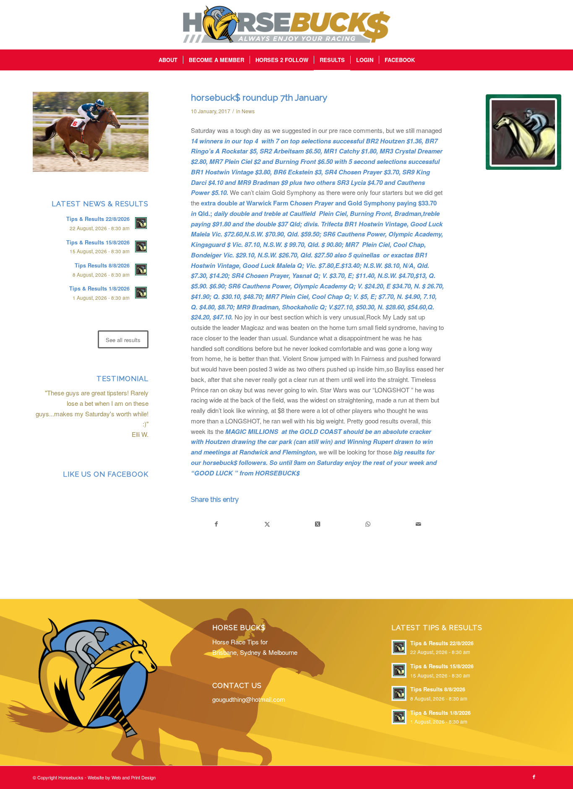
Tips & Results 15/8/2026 (98, 242)
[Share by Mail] (418, 524)
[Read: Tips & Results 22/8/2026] (140, 223)
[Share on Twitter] (267, 524)
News (248, 110)
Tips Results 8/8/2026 (102, 265)
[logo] (523, 132)
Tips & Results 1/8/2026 (99, 288)
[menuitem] (168, 59)
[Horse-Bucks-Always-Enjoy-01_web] (286, 24)
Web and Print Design (134, 777)
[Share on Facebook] (216, 524)
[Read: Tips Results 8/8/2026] (140, 269)
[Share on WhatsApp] (368, 524)
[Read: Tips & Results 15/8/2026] (140, 246)
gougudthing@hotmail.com (248, 699)
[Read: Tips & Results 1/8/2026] (140, 292)
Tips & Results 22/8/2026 (98, 219)
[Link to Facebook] (534, 776)
